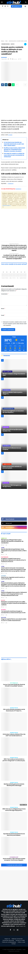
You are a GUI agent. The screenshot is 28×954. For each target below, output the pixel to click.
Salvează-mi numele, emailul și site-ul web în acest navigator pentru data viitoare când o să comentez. (15, 323)
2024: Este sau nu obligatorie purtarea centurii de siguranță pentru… (14, 809)
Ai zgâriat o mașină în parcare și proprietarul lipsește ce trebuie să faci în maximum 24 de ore (13, 560)
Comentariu (4, 294)
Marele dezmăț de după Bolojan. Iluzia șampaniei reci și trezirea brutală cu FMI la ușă (14, 550)
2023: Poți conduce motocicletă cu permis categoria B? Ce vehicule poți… (14, 759)
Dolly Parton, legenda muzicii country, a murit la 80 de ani (13, 578)
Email (3, 315)
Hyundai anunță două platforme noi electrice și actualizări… (14, 834)
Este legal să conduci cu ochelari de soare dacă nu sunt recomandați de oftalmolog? (14, 155)
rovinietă (10, 134)
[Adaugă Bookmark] (25, 84)
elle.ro (3, 600)
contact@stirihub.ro (6, 205)
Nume (3, 308)
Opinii (2, 547)
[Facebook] (3, 6)
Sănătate (4, 538)
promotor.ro (5, 44)
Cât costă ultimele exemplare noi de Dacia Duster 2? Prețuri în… (14, 710)
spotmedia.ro (14, 683)
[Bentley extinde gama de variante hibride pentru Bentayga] (14, 771)
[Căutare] (26, 2)
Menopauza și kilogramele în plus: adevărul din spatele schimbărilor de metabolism (12, 541)
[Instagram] (5, 6)
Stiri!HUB (4, 57)
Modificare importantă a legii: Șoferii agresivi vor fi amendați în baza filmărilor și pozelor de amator (14, 149)
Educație (3, 617)
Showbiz (3, 576)
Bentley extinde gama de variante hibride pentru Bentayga (14, 784)
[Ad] (14, 503)
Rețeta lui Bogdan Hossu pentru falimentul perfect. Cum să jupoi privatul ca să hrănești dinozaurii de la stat (14, 594)
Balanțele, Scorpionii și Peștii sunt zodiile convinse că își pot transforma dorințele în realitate (14, 603)
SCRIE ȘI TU (17, 6)
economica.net (14, 857)
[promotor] (25, 44)
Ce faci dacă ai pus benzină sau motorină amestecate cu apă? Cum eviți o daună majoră (14, 144)
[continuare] (10, 183)
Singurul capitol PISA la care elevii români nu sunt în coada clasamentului (13, 619)
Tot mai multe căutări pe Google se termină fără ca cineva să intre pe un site (13, 611)
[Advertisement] (14, 24)
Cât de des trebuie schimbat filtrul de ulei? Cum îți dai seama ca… (14, 734)
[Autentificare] (25, 6)
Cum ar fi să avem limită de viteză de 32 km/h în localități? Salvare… (14, 685)
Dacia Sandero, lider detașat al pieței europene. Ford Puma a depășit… (14, 859)
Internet (3, 609)
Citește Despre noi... (21, 926)
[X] (8, 6)
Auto (12, 44)
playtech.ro (4, 557)
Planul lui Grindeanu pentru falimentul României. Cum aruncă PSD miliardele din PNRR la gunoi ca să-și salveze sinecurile (13, 584)
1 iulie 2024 (4, 59)
